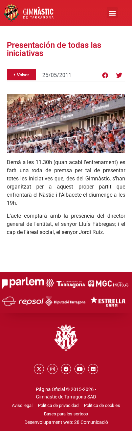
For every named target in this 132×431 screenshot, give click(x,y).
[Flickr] (93, 369)
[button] (112, 12)
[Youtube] (79, 369)
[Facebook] (105, 75)
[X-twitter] (39, 369)
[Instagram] (52, 369)
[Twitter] (119, 75)
